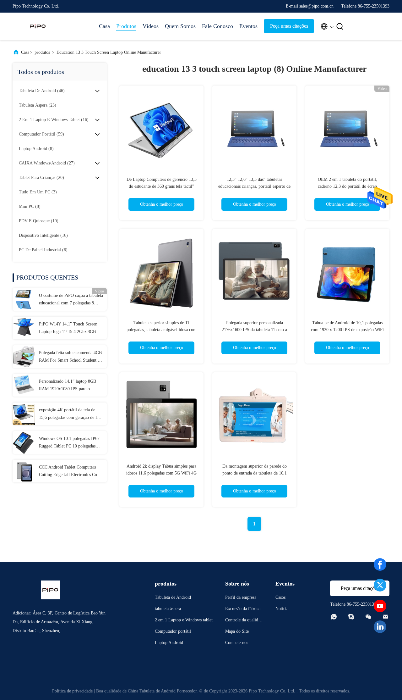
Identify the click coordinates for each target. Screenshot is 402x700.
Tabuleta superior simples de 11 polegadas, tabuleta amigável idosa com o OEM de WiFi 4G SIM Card (162, 329)
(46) (42, 90)
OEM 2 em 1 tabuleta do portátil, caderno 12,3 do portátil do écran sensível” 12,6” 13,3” (347, 186)
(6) (43, 249)
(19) (38, 221)
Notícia (281, 608)
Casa (104, 26)
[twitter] (380, 585)
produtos (42, 52)
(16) (54, 119)
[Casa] (38, 26)
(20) (41, 177)
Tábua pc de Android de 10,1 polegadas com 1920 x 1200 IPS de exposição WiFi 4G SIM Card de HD (347, 329)
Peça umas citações (289, 26)
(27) (47, 163)
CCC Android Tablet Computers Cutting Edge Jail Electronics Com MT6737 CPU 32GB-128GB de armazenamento (69, 472)
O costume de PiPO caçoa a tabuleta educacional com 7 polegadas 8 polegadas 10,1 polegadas (71, 300)
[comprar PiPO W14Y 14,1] (24, 328)
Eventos (248, 26)
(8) (36, 148)
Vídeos (151, 26)
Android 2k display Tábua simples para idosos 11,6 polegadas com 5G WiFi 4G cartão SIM (161, 473)
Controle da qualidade (243, 621)
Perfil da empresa (240, 597)
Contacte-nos (236, 642)
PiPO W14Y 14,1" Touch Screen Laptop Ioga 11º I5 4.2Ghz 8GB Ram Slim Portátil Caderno (68, 329)
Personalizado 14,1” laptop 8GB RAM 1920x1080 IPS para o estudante (67, 386)
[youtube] (380, 606)
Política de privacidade (72, 691)
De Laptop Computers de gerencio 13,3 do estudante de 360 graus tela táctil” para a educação (162, 186)
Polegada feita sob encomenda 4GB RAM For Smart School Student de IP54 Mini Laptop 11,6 (70, 357)
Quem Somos (180, 26)
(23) (37, 105)
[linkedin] (380, 626)
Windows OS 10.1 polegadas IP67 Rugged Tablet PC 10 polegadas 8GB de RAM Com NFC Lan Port (69, 443)
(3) (38, 192)
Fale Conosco (217, 26)
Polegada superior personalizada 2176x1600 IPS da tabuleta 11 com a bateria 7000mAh (254, 329)
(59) (41, 134)
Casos (280, 597)
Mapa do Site (237, 631)
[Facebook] (380, 564)
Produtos (126, 26)
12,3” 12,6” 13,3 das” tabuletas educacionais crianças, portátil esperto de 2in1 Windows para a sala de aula (254, 186)
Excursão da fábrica (242, 608)
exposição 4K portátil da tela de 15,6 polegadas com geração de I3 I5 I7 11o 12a (69, 414)
